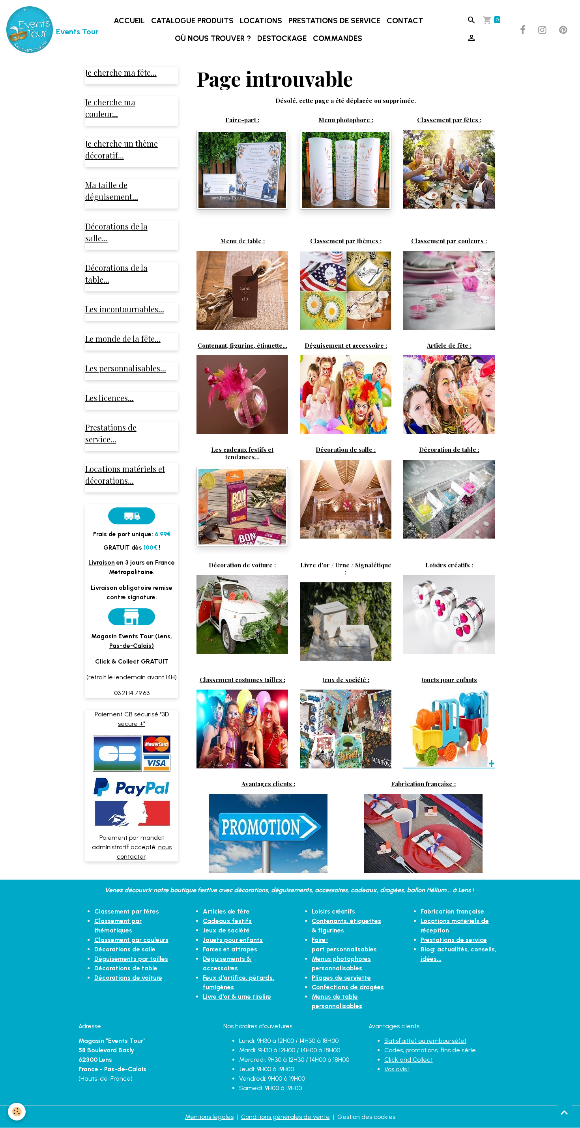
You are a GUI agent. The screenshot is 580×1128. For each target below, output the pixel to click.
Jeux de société (226, 930)
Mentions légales (209, 1117)
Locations (261, 20)
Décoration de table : (449, 449)
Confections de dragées (348, 987)
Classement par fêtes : (449, 120)
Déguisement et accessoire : (346, 345)
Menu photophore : (345, 120)
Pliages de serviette (341, 977)
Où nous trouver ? (213, 38)
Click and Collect (408, 1059)
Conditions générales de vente (285, 1117)
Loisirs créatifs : (449, 565)
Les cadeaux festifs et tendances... (242, 453)
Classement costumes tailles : (242, 679)
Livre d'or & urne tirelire (237, 996)
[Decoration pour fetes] (449, 168)
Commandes (337, 38)
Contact (405, 20)
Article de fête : (449, 345)
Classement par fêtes (126, 911)
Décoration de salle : (346, 449)
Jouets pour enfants (449, 679)
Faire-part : (242, 120)
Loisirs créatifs (333, 911)
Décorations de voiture (128, 977)
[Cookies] (17, 1112)
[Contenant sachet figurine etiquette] (242, 394)
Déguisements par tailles (131, 958)
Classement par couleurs (131, 939)
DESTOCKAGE (282, 38)
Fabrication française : (423, 783)
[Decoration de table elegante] (449, 497)
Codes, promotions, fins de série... (431, 1050)
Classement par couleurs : (449, 241)
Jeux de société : (345, 679)
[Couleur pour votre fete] (449, 290)
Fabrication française (452, 911)
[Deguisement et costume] (345, 394)
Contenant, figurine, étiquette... (242, 345)
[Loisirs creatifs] (449, 613)
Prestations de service (334, 20)
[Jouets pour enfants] (449, 728)
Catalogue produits (192, 20)
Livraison (101, 562)
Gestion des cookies (366, 1117)
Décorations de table (125, 968)
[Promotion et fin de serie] (268, 833)
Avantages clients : (268, 783)
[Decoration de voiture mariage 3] (242, 613)
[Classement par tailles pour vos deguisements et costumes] (242, 728)
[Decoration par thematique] (345, 290)
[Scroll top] (564, 1112)
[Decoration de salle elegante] (345, 498)
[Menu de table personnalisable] (242, 290)
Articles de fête (226, 911)
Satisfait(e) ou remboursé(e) (425, 1040)
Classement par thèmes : (346, 241)
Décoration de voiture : (242, 565)
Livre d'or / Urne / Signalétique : (345, 568)
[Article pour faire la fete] (449, 394)
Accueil (129, 20)
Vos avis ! (397, 1069)
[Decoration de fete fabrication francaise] (423, 833)
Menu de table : (242, 241)
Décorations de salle (124, 949)
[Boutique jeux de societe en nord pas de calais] (345, 728)
